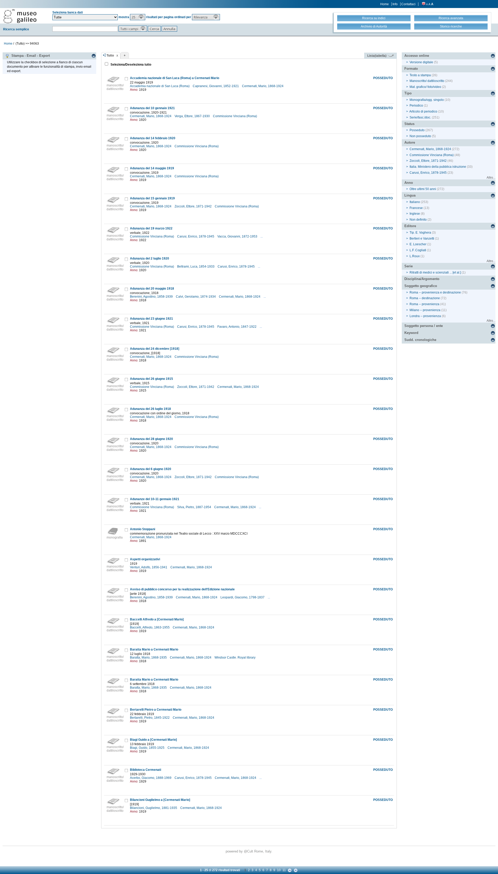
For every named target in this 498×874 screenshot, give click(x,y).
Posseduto (417, 130)
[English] (423, 4)
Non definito (418, 219)
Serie (408, 266)
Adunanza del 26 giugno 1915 (151, 379)
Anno (408, 183)
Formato (411, 69)
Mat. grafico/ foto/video (425, 87)
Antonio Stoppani (142, 529)
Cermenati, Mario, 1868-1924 (263, 86)
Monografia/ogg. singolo (427, 100)
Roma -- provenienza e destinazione (435, 292)
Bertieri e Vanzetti (422, 238)
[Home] (20, 16)
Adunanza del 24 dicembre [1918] (154, 349)
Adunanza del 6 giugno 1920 (150, 469)
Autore (409, 142)
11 (284, 870)
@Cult (249, 851)
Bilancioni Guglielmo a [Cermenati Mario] (160, 800)
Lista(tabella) (377, 56)
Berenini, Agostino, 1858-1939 (152, 296)
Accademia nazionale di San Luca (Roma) (160, 86)
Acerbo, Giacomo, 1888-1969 (151, 778)
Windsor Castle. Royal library (235, 657)
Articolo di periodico (423, 111)
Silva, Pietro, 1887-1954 (194, 507)
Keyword (411, 333)
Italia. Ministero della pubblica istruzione (438, 167)
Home (384, 4)
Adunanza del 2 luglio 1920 (149, 258)
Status (409, 124)
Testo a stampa (420, 75)
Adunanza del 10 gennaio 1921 (152, 108)
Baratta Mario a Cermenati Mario (154, 649)
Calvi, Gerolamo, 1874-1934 (196, 296)
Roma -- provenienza (424, 304)
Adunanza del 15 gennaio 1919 (152, 198)
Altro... (491, 177)
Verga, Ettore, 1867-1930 (193, 116)
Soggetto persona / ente (423, 326)
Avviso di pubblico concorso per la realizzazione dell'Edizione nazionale (182, 589)
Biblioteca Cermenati (145, 770)
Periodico (416, 105)
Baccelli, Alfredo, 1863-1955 (150, 627)
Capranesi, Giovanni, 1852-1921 (216, 86)
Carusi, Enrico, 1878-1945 (196, 236)
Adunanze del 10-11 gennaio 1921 (154, 499)
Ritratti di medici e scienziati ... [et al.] (435, 272)
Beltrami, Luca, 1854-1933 (196, 266)
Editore (410, 226)
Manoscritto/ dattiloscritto (427, 81)
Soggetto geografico (420, 286)
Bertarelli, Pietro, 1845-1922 (150, 717)
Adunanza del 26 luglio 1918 (150, 409)
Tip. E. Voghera (420, 232)
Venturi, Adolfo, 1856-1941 (149, 567)
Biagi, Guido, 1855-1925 (147, 748)
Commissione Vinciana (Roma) (235, 116)
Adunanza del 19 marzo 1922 (151, 228)
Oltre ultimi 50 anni (423, 189)
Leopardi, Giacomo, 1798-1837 (242, 597)
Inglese (415, 213)
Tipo (408, 93)
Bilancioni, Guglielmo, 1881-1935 (154, 808)
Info (395, 4)
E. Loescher (418, 244)
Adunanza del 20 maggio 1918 (152, 288)
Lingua (410, 195)
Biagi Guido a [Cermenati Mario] (153, 740)
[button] (137, 17)
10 (279, 870)
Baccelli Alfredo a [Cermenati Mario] (157, 619)
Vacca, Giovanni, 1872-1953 (237, 236)
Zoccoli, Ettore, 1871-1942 (193, 206)
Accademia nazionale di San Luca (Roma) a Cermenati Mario (174, 78)
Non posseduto (420, 136)
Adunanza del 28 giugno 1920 (151, 439)
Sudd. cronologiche (420, 340)
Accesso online (416, 56)
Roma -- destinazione (425, 298)
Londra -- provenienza (425, 316)
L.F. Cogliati (418, 250)
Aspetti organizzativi (145, 559)
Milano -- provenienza (425, 310)
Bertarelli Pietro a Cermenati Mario (155, 709)
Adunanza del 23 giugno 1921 (151, 318)
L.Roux (415, 256)
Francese (416, 208)
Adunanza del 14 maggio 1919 (152, 168)
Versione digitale (421, 62)
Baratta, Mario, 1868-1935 (149, 657)
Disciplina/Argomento (421, 279)
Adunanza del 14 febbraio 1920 (152, 138)
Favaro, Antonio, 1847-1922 (237, 326)
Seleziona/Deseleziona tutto (130, 64)
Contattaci (408, 4)
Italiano (415, 202)
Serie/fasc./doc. (420, 117)
